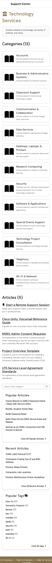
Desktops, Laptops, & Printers (29, 148)
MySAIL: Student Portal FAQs (19, 409)
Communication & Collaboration (27, 111)
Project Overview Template (20, 351)
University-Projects (15, 505)
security (9, 525)
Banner (9, 509)
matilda (9, 517)
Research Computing (29, 166)
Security (21, 183)
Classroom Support (28, 92)
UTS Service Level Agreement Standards (22, 369)
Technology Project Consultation (28, 240)
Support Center (20, 4)
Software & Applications (31, 203)
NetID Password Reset (16, 414)
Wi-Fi (8, 538)
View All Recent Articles (32, 486)
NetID (8, 521)
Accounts (22, 55)
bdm (8, 529)
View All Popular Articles (32, 438)
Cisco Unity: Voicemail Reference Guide (24, 320)
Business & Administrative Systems (32, 75)
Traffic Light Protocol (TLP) (18, 454)
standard (10, 533)
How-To (9, 501)
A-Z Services (6, 560)
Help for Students (24, 560)
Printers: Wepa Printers (16, 467)
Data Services (24, 129)
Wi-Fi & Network (26, 276)
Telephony (22, 259)
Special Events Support (30, 222)
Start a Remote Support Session (28, 305)
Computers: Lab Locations (18, 472)
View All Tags (37, 546)
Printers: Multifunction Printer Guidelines (25, 477)
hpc (7, 513)
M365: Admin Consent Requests (24, 334)
